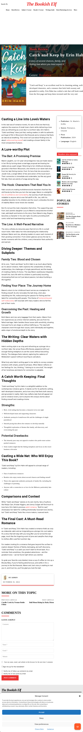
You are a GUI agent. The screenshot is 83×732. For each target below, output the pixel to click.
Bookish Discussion (70, 214)
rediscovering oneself (14, 140)
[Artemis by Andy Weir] (59, 169)
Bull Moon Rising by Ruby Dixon (41, 602)
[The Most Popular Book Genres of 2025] (60, 216)
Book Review (39, 49)
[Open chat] (77, 726)
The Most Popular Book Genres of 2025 (73, 217)
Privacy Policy (39, 729)
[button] (80, 696)
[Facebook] (44, 105)
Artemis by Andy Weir (68, 167)
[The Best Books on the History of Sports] (60, 235)
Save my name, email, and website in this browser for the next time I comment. (28, 662)
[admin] (6, 578)
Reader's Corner (73, 232)
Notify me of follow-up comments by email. (18, 671)
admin (14, 577)
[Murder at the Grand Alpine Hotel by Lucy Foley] (59, 183)
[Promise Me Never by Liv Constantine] (59, 176)
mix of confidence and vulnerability (15, 195)
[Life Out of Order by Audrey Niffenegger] (59, 161)
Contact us (50, 729)
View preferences (42, 724)
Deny (41, 718)
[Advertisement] (41, 28)
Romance (45, 75)
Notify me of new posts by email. (15, 673)
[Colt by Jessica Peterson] (59, 191)
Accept (41, 712)
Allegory (70, 222)
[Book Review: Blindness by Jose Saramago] (60, 225)
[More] (49, 105)
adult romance (31, 507)
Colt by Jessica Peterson (68, 189)
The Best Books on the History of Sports (72, 235)
